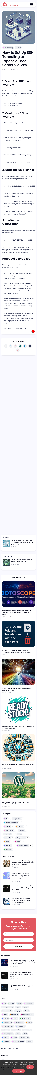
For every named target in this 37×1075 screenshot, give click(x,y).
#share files (18, 328)
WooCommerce (25, 845)
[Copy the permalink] (18, 350)
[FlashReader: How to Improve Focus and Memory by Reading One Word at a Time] (6, 901)
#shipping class (8, 1034)
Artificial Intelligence (13, 822)
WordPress (10, 849)
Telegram (10, 845)
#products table (9, 1026)
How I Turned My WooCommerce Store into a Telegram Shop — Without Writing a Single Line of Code (17, 612)
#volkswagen (25, 1037)
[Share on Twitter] (10, 346)
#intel (27, 1011)
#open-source (25, 1018)
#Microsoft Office (27, 1015)
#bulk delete (29, 1003)
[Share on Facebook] (5, 346)
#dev (4, 328)
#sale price (16, 1030)
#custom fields (8, 1007)
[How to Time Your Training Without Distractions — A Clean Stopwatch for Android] (6, 888)
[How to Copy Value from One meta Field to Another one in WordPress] (18, 785)
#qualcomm (21, 1026)
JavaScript (10, 834)
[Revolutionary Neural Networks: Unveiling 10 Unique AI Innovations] (18, 747)
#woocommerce (18, 1041)
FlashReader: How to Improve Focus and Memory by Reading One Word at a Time (21, 900)
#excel (26, 1007)
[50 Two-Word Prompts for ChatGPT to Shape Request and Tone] (18, 672)
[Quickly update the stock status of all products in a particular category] (18, 710)
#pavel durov (8, 1022)
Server (19, 48)
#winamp (6, 1041)
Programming (9, 48)
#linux (10, 328)
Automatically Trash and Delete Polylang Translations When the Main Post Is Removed (16, 651)
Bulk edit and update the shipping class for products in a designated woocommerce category (23, 862)
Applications (18, 819)
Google (23, 830)
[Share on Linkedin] (25, 346)
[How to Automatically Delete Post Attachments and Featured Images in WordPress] (6, 543)
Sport (19, 842)
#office (15, 1018)
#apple (12, 1003)
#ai (5, 1003)
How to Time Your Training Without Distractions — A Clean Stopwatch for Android (22, 888)
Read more (18, 1071)
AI (7, 819)
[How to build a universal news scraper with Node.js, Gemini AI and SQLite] (4, 987)
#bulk (20, 1003)
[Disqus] (18, 379)
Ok (30, 1067)
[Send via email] (30, 346)
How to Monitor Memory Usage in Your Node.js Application (21, 560)
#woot (30, 1041)
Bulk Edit (9, 826)
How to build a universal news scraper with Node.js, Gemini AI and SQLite (22, 986)
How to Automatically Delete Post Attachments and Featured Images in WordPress (22, 542)
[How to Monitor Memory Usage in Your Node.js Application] (6, 562)
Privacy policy (6, 1049)
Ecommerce (10, 830)
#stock (14, 1037)
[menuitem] (6, 1049)
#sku (18, 1034)
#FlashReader (8, 1011)
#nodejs (6, 1018)
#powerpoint (20, 1022)
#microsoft (14, 1015)
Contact (15, 1049)
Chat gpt (21, 826)
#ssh (25, 328)
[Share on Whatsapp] (20, 346)
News (21, 834)
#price (30, 1022)
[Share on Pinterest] (15, 346)
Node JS (9, 838)
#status (6, 1037)
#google (18, 1011)
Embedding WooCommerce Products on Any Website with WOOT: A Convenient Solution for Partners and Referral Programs (22, 876)
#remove (6, 1030)
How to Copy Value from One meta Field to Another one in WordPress (15, 803)
